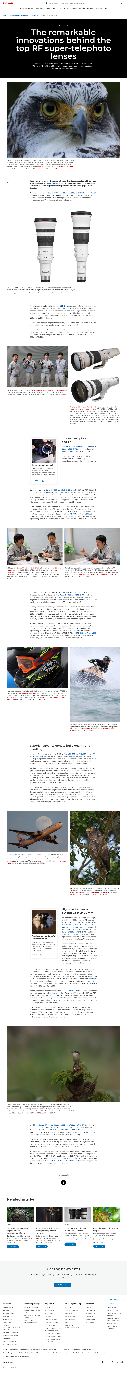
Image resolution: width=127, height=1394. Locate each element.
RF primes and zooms (55, 183)
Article (96, 1224)
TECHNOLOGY (63, 25)
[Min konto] (117, 3)
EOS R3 (92, 1132)
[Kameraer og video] (35, 9)
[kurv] (122, 3)
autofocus (92, 979)
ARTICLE (38, 1224)
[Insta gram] (107, 1362)
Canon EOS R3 (44, 697)
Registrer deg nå (62, 1285)
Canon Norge (8, 1362)
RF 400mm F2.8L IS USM (86, 574)
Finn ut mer (13, 1246)
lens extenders (71, 991)
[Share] (63, 1182)
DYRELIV (9, 1224)
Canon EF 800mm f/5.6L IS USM (81, 409)
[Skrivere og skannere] (63, 9)
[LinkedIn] (112, 1362)
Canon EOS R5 (41, 167)
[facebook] (103, 1362)
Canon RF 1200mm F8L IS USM (63, 167)
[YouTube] (122, 1362)
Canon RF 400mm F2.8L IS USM (72, 595)
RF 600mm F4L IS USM (79, 514)
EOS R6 (59, 1161)
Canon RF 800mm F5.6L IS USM (61, 193)
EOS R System (64, 306)
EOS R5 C (36, 1163)
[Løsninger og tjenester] (81, 9)
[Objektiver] (45, 9)
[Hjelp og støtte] (94, 9)
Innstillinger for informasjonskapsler (16, 1357)
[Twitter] (117, 1362)
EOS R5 (64, 995)
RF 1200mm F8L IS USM (87, 193)
